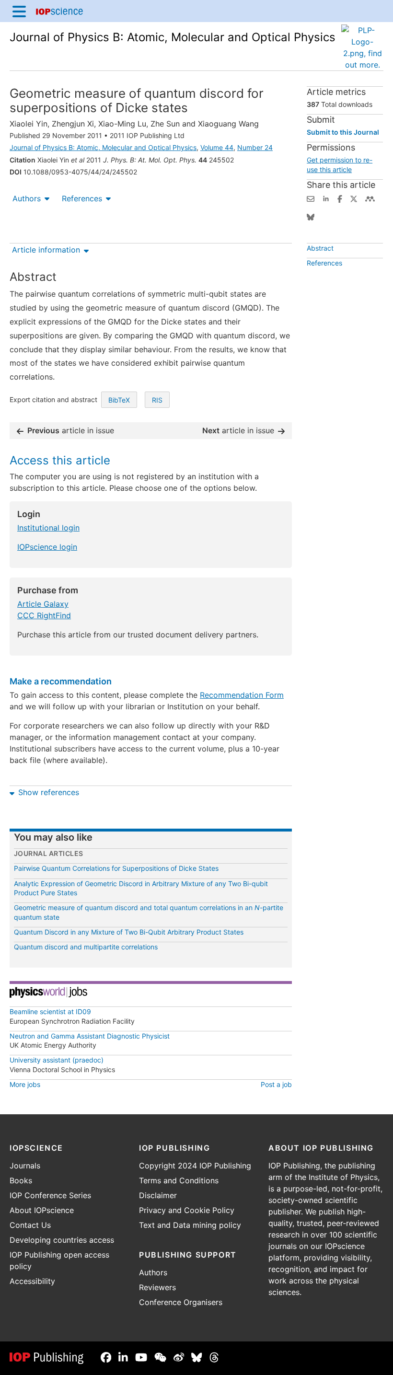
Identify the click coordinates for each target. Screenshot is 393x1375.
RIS (157, 400)
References (82, 198)
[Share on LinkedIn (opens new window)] (326, 198)
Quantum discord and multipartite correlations (86, 947)
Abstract (320, 248)
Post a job (276, 1084)
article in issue (70, 430)
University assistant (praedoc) (57, 1060)
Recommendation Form (242, 695)
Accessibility (32, 1281)
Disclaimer (158, 1195)
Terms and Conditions (179, 1180)
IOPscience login (47, 547)
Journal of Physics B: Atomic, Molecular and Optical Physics (172, 37)
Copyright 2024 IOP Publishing (195, 1165)
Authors (26, 198)
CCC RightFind (44, 615)
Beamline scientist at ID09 (50, 1011)
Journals (25, 1165)
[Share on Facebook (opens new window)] (339, 198)
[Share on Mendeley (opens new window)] (370, 198)
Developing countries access (62, 1240)
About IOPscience (42, 1210)
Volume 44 (216, 147)
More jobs (25, 1084)
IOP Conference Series (50, 1195)
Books (21, 1180)
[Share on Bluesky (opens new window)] (310, 216)
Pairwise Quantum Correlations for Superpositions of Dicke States (116, 868)
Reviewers (157, 1287)
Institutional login (48, 527)
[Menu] (19, 11)
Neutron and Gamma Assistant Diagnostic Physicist (90, 1036)
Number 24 (255, 147)
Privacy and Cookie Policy (186, 1210)
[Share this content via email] (310, 198)
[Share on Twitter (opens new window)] (354, 198)
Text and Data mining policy (190, 1225)
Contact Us (30, 1225)
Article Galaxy (43, 604)
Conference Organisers (180, 1302)
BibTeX (119, 400)
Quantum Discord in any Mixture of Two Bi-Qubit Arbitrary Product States (128, 932)
